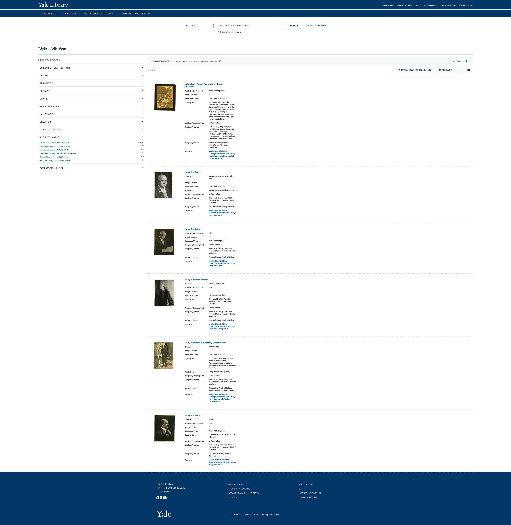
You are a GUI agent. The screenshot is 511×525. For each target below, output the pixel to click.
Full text (237, 32)
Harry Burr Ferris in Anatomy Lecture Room (205, 343)
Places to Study (466, 5)
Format (45, 90)
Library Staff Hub (307, 497)
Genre (44, 98)
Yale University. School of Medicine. (55, 146)
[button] (294, 25)
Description (225, 32)
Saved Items (388, 5)
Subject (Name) (50, 137)
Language (46, 114)
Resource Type (49, 106)
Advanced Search (315, 25)
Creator (45, 121)
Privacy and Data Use (309, 493)
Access (44, 75)
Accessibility (305, 484)
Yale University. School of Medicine (55, 160)
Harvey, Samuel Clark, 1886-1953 (54, 149)
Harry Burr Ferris (192, 172)
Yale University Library (71, 5)
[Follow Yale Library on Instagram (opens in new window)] (161, 497)
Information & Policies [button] (135, 13)
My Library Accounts (238, 489)
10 (445, 70)
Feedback (232, 497)
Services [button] (69, 13)
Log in (418, 5)
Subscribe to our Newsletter (243, 493)
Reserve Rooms (449, 5)
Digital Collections (52, 49)
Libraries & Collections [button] (98, 13)
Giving (302, 489)
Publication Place (52, 168)
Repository (47, 83)
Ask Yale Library (431, 5)
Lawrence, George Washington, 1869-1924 (58, 153)
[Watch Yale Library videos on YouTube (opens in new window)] (165, 497)
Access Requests (404, 5)
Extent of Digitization (55, 67)
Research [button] (49, 13)
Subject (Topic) (50, 129)
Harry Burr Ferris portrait (196, 279)
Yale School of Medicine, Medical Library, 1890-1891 (204, 85)
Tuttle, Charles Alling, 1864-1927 (54, 157)
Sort (415, 70)
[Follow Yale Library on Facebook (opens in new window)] (157, 497)
